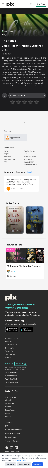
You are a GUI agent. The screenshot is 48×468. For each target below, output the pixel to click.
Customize (10, 464)
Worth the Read (11, 376)
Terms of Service (12, 441)
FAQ (7, 426)
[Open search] (31, 4)
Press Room (10, 410)
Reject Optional (24, 464)
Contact (8, 413)
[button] (4, 95)
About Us (8, 400)
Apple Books (15, 138)
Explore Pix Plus (11, 391)
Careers (8, 407)
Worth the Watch (11, 372)
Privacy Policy (10, 437)
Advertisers (9, 403)
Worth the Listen (11, 382)
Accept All (37, 464)
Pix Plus (8, 417)
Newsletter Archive (12, 433)
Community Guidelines (13, 430)
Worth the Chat (11, 379)
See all (29, 172)
